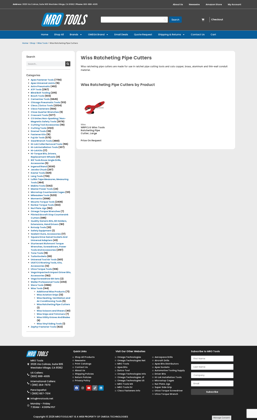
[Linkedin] (101, 388)
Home (44, 34)
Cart (213, 34)
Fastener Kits (38, 134)
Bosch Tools (37, 95)
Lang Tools (37, 176)
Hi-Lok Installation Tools (44, 147)
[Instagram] (82, 388)
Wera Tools (37, 285)
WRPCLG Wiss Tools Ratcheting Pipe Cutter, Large (93, 130)
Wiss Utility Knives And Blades (53, 317)
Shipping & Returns (169, 34)
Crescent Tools (39, 115)
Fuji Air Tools (38, 137)
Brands (74, 34)
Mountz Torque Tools (43, 201)
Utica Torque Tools (41, 269)
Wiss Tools (42, 43)
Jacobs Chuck (39, 169)
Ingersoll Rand (39, 166)
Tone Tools (37, 253)
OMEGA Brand (96, 34)
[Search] (67, 63)
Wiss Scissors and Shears (51, 310)
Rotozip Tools (38, 227)
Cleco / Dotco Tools (42, 105)
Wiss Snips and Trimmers (51, 314)
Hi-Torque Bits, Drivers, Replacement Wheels (44, 155)
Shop (32, 43)
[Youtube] (88, 388)
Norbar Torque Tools (42, 204)
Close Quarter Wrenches (45, 112)
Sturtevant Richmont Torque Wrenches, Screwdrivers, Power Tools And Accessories (48, 246)
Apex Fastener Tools (42, 79)
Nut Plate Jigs (38, 208)
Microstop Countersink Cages (48, 192)
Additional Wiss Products (51, 291)
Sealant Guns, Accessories (46, 233)
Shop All (59, 34)
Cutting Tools (38, 128)
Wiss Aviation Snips (47, 294)
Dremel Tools (38, 131)
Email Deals (121, 34)
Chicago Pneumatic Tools (45, 102)
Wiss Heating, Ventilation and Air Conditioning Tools (53, 300)
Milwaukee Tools (40, 195)
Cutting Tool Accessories (45, 124)
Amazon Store (214, 4)
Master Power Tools (42, 188)
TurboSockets (39, 256)
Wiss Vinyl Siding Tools (49, 323)
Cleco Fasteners (40, 108)
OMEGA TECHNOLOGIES (114, 416)
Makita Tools (38, 185)
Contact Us (198, 34)
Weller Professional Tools (45, 281)
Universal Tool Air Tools (44, 259)
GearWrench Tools (41, 140)
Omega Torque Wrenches (45, 211)
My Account (234, 4)
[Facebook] (76, 388)
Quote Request (143, 34)
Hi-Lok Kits (37, 150)
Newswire (194, 4)
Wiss (83, 124)
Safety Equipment (41, 230)
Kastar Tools (38, 172)
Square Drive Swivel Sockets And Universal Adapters (49, 239)
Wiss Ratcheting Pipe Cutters (53, 304)
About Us (178, 4)
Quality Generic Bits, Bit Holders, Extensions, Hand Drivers (49, 222)
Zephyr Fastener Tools (43, 326)
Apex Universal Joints (43, 83)
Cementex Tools (40, 99)
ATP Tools (36, 89)
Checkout (217, 19)
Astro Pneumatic (40, 86)
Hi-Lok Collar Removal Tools (46, 144)
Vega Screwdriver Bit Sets (45, 278)
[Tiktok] (95, 388)
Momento (36, 198)
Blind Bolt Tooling (40, 92)
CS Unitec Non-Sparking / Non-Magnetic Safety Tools (48, 120)
